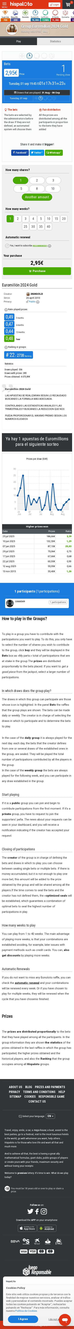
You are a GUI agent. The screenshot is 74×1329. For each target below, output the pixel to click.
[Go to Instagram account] (44, 1211)
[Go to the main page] (21, 4)
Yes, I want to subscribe (28, 245)
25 (25, 226)
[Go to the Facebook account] (37, 1211)
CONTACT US (37, 1101)
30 (33, 226)
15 (56, 218)
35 (41, 226)
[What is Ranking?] (6, 347)
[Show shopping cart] (68, 4)
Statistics (55, 41)
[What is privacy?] (37, 301)
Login (56, 4)
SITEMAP (15, 1096)
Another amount (37, 197)
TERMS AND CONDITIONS (39, 1092)
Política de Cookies (26, 1310)
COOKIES (30, 1096)
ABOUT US (15, 1087)
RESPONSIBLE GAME (52, 1096)
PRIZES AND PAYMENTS (50, 1087)
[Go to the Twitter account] (30, 1211)
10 (53, 188)
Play (18, 41)
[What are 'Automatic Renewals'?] (49, 245)
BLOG (28, 1087)
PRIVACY (14, 1092)
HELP (61, 1092)
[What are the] (6, 309)
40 (48, 226)
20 (64, 218)
